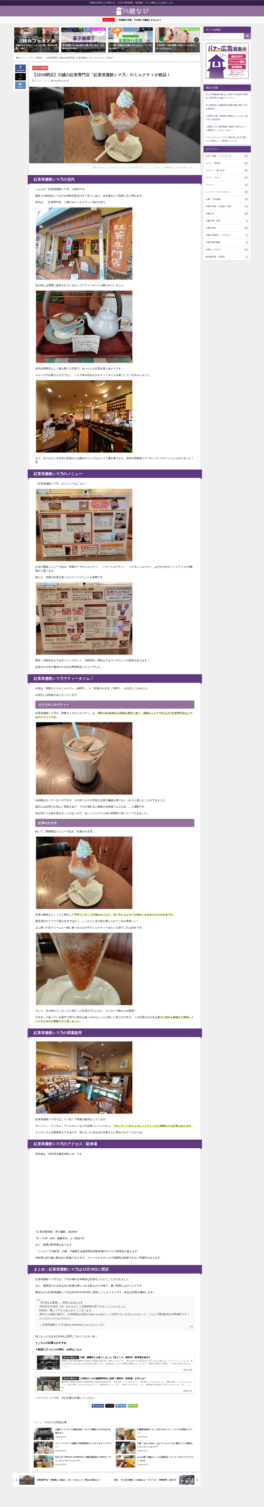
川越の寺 (227, 213)
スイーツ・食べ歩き (227, 170)
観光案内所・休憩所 (227, 257)
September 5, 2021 (94, 1324)
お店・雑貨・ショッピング (227, 156)
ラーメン (227, 185)
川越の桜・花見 (227, 221)
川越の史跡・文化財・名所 (227, 206)
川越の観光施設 (227, 242)
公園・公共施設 (227, 199)
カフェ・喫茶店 (40, 68)
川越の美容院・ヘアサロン (227, 235)
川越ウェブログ (227, 249)
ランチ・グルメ (227, 177)
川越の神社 (227, 228)
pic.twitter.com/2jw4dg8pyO (55, 1318)
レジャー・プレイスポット (227, 192)
